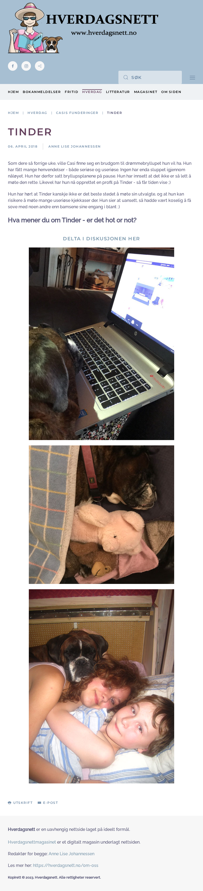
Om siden (171, 92)
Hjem (13, 92)
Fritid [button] (71, 92)
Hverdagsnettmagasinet (32, 842)
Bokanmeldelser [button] (42, 92)
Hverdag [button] (92, 92)
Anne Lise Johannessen (71, 853)
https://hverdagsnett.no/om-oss (65, 865)
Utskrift (23, 803)
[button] (192, 77)
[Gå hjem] (83, 28)
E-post (50, 803)
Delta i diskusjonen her (101, 239)
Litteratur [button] (118, 92)
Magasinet (146, 92)
